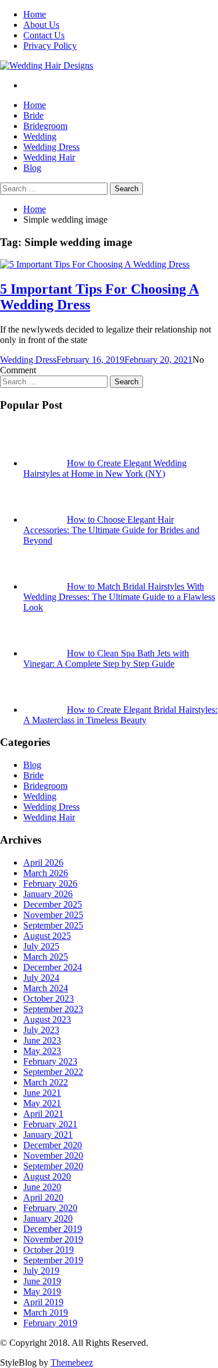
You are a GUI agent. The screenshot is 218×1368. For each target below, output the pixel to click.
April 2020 (43, 1197)
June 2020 (42, 1187)
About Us (41, 25)
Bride (33, 115)
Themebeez (72, 1362)
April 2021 (43, 1114)
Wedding (39, 136)
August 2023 (47, 1019)
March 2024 (45, 988)
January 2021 (48, 1135)
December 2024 (52, 967)
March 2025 (45, 957)
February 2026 (50, 883)
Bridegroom (45, 126)
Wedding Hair (49, 157)
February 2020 (50, 1208)
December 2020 (52, 1145)
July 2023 (41, 1030)
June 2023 (42, 1040)
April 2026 (43, 862)
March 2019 (45, 1312)
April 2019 (43, 1302)
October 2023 (48, 998)
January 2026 (48, 894)
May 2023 (42, 1051)
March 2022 (45, 1082)
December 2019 (52, 1229)
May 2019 (42, 1291)
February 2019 (50, 1323)
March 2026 (45, 873)
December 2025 (52, 904)
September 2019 (53, 1260)
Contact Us (44, 35)
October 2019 (48, 1250)
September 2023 (53, 1009)
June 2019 (42, 1281)
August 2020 (47, 1176)
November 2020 (53, 1155)
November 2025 (53, 915)
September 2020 (53, 1166)
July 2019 (41, 1271)
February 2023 (50, 1061)
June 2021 (42, 1093)
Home (34, 14)
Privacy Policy (50, 46)
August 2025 (47, 936)
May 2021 (42, 1103)
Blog (32, 168)
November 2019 (53, 1239)
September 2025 (53, 925)
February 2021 (50, 1124)
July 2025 (41, 946)
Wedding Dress (51, 147)
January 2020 (48, 1218)
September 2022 (53, 1072)
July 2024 (41, 978)
